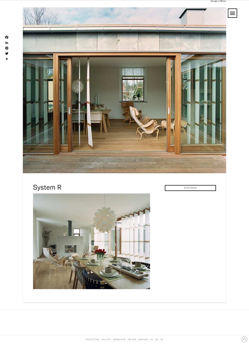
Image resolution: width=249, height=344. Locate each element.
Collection (92, 339)
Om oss (132, 339)
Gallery (106, 339)
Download (119, 339)
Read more (190, 187)
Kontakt (143, 339)
